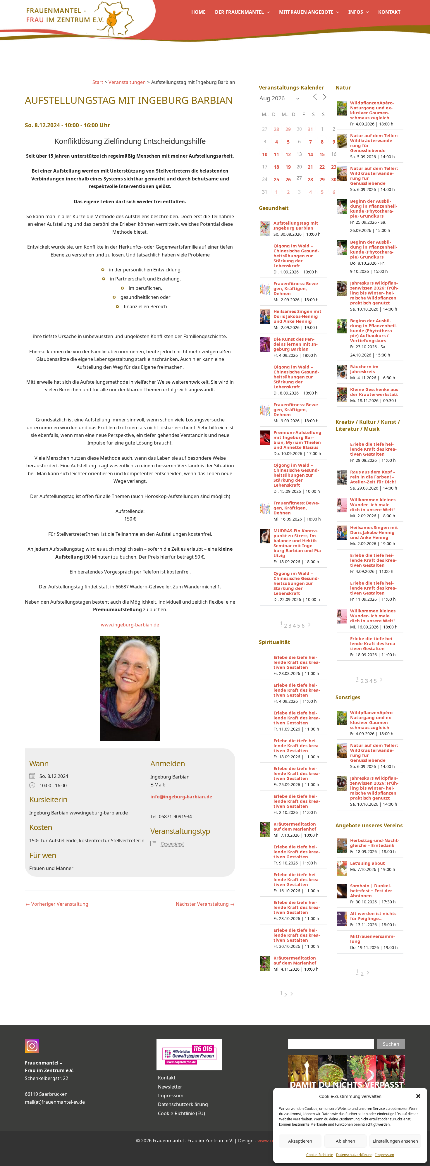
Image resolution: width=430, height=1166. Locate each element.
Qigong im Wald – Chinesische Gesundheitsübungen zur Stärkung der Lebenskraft (296, 255)
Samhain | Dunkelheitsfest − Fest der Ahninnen (371, 890)
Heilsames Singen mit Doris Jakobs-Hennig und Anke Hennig (297, 316)
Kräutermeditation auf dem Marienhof (295, 826)
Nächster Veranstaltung (205, 904)
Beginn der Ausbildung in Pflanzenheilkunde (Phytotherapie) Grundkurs (373, 208)
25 (276, 179)
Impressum (384, 1154)
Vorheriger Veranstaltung (56, 904)
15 (322, 154)
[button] (418, 1096)
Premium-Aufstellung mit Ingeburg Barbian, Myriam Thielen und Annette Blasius (297, 439)
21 (310, 167)
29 (288, 129)
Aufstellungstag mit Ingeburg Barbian (296, 225)
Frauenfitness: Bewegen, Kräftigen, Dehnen (296, 288)
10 (264, 154)
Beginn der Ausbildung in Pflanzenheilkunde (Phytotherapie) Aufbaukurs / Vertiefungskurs (373, 330)
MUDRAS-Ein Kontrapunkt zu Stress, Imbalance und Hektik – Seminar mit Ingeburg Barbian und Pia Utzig (297, 543)
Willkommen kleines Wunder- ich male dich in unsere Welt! (372, 504)
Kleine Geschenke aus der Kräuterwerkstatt (374, 391)
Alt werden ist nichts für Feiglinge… (373, 915)
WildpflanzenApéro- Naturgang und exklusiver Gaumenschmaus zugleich (372, 110)
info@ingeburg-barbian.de (181, 796)
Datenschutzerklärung (354, 1154)
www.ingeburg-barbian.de (130, 624)
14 (310, 154)
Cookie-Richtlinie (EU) (181, 1113)
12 (288, 154)
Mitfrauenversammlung (372, 938)
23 (333, 167)
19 (288, 167)
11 (276, 154)
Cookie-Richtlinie (319, 1154)
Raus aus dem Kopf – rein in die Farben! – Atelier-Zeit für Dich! (373, 477)
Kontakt (167, 1077)
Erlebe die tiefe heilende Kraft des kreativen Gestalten (297, 662)
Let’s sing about (367, 863)
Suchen (391, 1044)
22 (322, 167)
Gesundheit (172, 844)
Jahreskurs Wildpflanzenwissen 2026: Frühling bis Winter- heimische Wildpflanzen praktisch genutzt (374, 293)
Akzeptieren (300, 1141)
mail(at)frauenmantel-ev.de (55, 1102)
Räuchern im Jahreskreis (364, 369)
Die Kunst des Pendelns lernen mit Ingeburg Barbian (296, 344)
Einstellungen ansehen (395, 1141)
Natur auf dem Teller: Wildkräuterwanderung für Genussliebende (374, 142)
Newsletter (170, 1087)
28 (276, 129)
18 (276, 167)
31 (310, 129)
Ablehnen (345, 1141)
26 (288, 179)
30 (333, 179)
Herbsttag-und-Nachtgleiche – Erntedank (374, 842)
